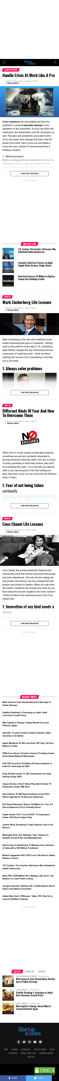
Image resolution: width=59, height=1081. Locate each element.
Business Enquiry (46, 1053)
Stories (14, 1049)
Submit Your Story (28, 1053)
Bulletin (31, 1057)
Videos (52, 1049)
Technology (25, 1049)
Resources (13, 1053)
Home (6, 1049)
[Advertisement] (29, 29)
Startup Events (40, 1049)
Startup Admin (13, 83)
